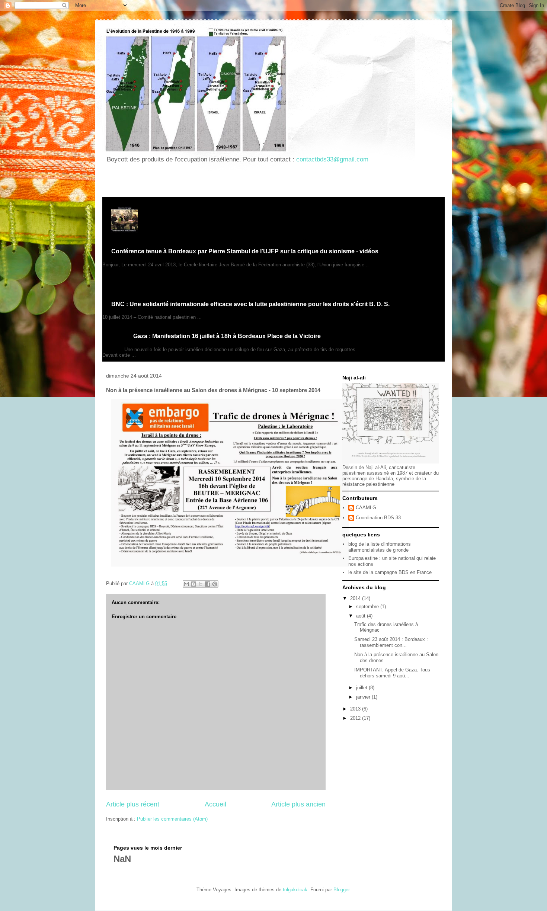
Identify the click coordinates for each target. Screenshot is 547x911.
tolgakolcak (295, 889)
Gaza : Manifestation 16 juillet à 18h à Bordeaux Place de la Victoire (227, 336)
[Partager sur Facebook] (207, 584)
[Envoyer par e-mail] (186, 584)
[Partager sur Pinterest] (214, 584)
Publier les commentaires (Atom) (172, 819)
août (361, 616)
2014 (356, 598)
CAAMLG (366, 507)
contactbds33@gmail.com (332, 159)
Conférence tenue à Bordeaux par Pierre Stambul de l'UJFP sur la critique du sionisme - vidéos (244, 251)
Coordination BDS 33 (378, 517)
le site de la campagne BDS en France (390, 572)
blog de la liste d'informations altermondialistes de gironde (379, 547)
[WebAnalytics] (117, 182)
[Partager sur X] (200, 584)
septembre (368, 606)
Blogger (341, 889)
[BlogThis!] (193, 584)
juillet (362, 687)
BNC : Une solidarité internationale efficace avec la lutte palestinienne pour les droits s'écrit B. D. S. (250, 304)
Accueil (215, 804)
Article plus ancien (298, 804)
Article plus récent (132, 804)
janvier (364, 697)
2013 (356, 709)
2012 (356, 718)
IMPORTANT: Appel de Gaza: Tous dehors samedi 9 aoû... (392, 673)
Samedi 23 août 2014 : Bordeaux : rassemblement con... (391, 642)
